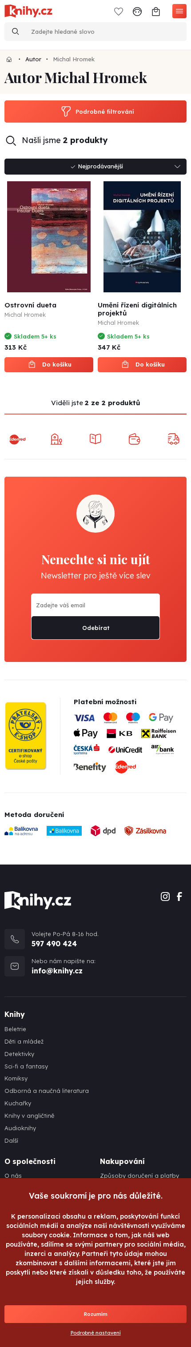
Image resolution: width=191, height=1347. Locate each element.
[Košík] (156, 11)
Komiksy (16, 1078)
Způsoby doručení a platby (139, 1175)
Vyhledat (15, 31)
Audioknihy (20, 1128)
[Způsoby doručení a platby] (130, 746)
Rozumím (95, 1314)
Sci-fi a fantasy (26, 1066)
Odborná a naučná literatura (46, 1091)
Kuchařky (17, 1103)
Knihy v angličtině (29, 1115)
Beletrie (15, 1029)
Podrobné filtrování (105, 111)
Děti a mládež (24, 1041)
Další (11, 1140)
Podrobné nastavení (96, 1333)
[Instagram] (165, 895)
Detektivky (19, 1054)
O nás (13, 1175)
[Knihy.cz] (9, 59)
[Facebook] (179, 895)
